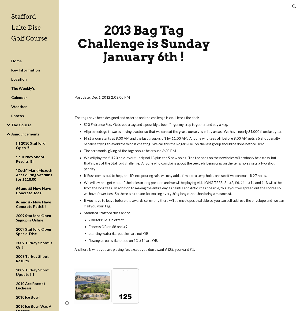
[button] (294, 6)
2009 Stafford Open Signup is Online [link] (33, 217)
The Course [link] (21, 125)
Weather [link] (19, 106)
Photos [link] (17, 115)
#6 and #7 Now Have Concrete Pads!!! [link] (33, 204)
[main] (144, 43)
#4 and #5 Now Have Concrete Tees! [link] (33, 190)
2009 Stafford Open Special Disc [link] (33, 231)
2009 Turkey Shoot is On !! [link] (34, 244)
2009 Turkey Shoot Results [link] (32, 258)
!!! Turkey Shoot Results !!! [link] (30, 158)
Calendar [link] (19, 97)
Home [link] (16, 61)
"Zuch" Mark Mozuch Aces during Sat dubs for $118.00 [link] (34, 174)
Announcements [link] (25, 134)
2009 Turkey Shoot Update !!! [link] (32, 272)
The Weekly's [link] (23, 88)
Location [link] (19, 79)
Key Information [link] (25, 70)
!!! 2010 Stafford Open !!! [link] (30, 145)
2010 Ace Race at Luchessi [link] (30, 285)
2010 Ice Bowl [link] (28, 297)
